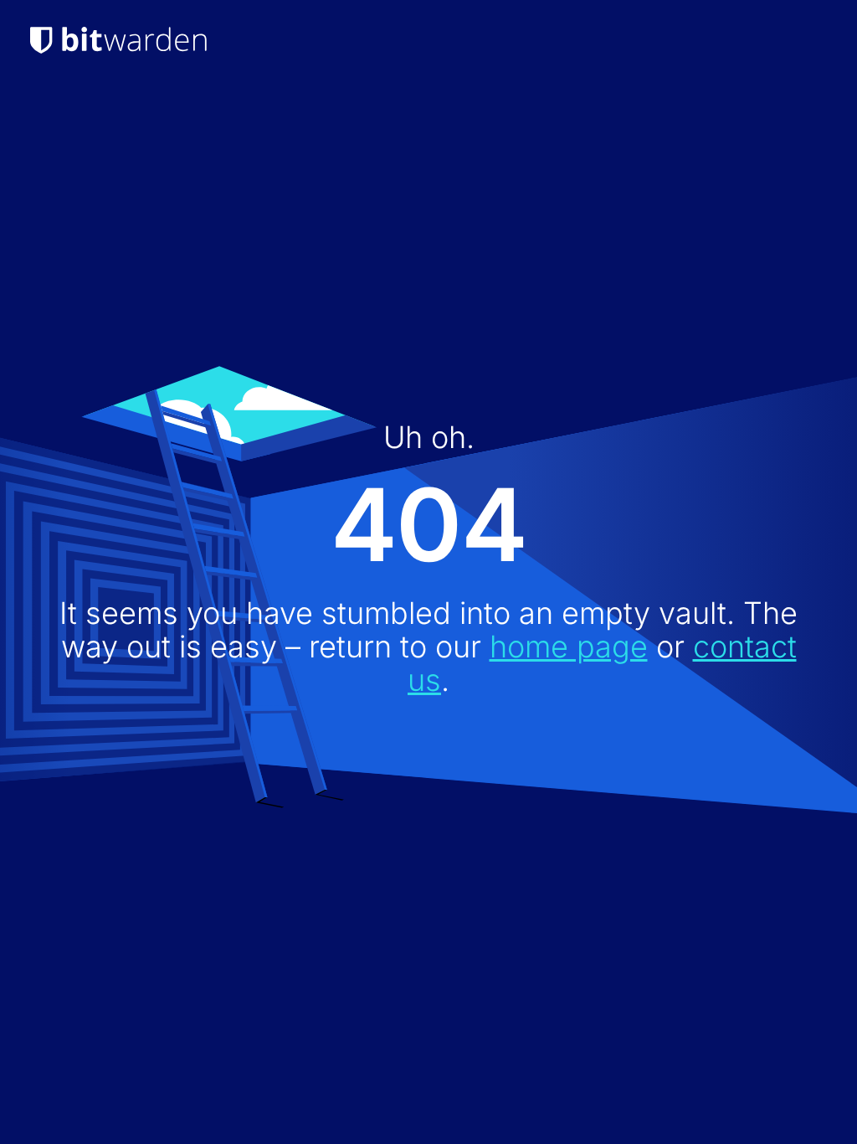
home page (569, 646)
